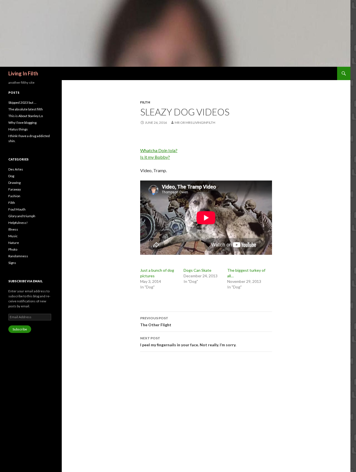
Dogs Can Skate (197, 270)
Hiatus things (18, 129)
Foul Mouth (17, 209)
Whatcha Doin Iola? (158, 150)
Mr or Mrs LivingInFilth (195, 122)
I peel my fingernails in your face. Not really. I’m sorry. (188, 341)
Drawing (14, 183)
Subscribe (20, 329)
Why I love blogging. (22, 122)
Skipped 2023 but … (22, 102)
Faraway (14, 189)
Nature (13, 243)
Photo (12, 249)
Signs (12, 263)
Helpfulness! (18, 223)
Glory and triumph (21, 216)
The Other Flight (155, 321)
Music (13, 236)
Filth (145, 102)
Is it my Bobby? (155, 157)
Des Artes (15, 169)
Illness (13, 229)
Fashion (14, 196)
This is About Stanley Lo (25, 116)
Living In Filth (23, 73)
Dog (11, 176)
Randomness (18, 256)
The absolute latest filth (25, 109)
